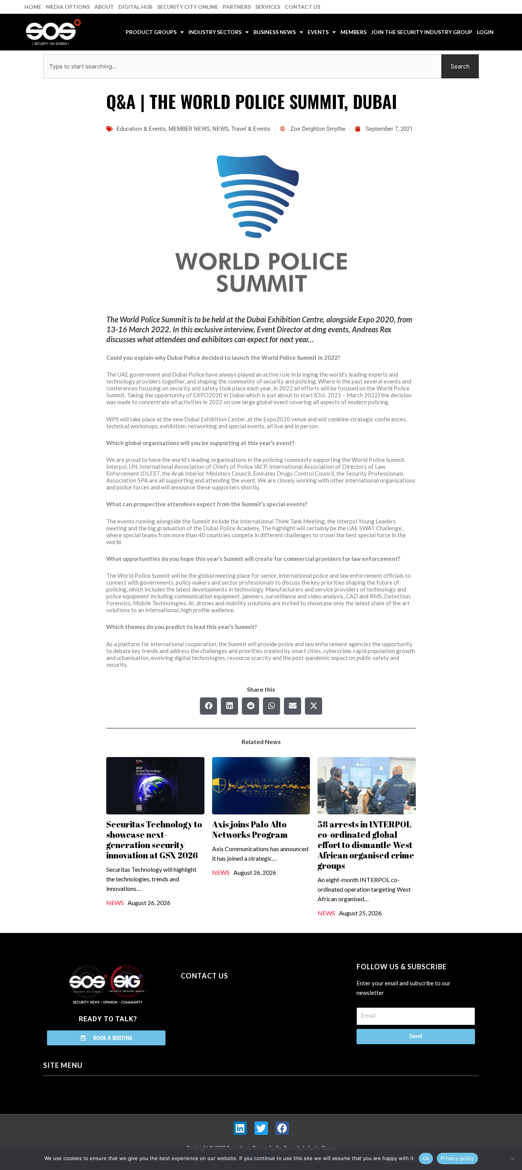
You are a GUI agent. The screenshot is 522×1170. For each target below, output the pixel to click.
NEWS (220, 128)
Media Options (68, 6)
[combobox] (242, 66)
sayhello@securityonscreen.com (229, 1010)
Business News (274, 32)
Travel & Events (250, 128)
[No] (512, 1158)
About (104, 6)
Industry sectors (215, 32)
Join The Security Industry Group (421, 32)
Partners (237, 6)
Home (32, 6)
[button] (208, 706)
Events (318, 32)
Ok (426, 1158)
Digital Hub (135, 6)
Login (485, 32)
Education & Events (141, 128)
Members (353, 32)
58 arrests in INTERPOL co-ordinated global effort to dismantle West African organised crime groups (366, 845)
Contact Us (302, 6)
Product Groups (151, 32)
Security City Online (187, 6)
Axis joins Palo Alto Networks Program (250, 829)
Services (267, 6)
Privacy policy (457, 1158)
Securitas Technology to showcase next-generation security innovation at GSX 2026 (154, 840)
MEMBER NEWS (189, 128)
